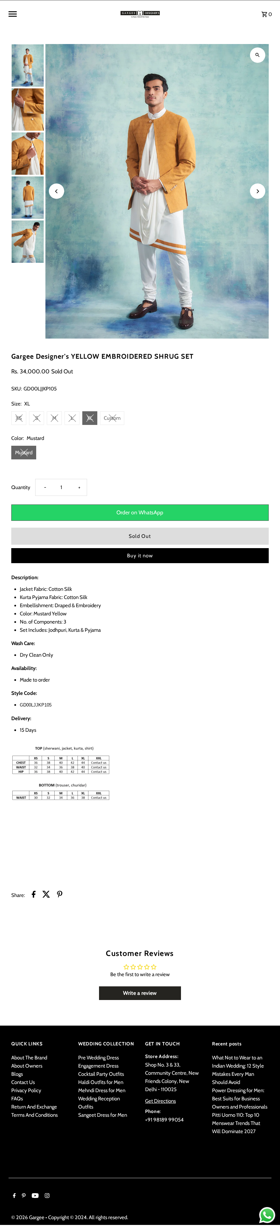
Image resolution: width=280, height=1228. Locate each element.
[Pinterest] (23, 1196)
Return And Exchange (34, 1107)
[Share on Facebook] (34, 895)
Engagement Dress (98, 1066)
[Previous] (56, 191)
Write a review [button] (140, 993)
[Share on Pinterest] (59, 895)
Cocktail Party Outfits (101, 1074)
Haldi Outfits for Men (100, 1082)
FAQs (17, 1099)
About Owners (26, 1066)
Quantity (20, 487)
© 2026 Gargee (28, 1217)
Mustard (23, 452)
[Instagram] (46, 1196)
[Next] (257, 191)
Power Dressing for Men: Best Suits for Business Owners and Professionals (239, 1098)
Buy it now (140, 556)
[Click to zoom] (257, 55)
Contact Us (23, 1082)
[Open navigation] (62, 14)
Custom (112, 418)
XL (90, 418)
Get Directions (160, 1101)
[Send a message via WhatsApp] (267, 1215)
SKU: (16, 389)
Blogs (17, 1074)
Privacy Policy (26, 1090)
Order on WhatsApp (139, 512)
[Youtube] (34, 1196)
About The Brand (29, 1058)
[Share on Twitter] (46, 895)
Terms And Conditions (34, 1115)
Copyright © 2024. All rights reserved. (88, 1217)
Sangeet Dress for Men (102, 1115)
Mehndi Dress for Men (101, 1090)
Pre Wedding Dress (98, 1058)
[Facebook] (13, 1196)
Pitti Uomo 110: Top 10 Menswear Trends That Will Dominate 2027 (236, 1123)
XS (19, 418)
